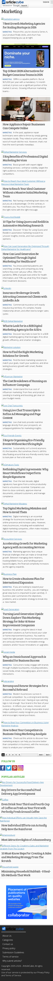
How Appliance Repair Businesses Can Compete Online (24, 126)
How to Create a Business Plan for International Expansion (23, 580)
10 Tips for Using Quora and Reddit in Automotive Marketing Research (26, 223)
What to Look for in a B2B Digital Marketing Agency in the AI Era (22, 327)
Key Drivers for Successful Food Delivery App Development (21, 792)
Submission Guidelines (13, 952)
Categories (7, 939)
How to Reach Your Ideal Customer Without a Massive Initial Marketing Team (25, 192)
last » (48, 755)
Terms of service (10, 956)
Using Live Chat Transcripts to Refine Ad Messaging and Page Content (22, 414)
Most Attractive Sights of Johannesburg (26, 840)
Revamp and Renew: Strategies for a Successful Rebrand (25, 687)
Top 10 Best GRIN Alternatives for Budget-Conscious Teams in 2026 (23, 73)
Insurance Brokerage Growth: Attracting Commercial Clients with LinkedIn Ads (25, 296)
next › (41, 755)
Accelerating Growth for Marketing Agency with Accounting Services (25, 545)
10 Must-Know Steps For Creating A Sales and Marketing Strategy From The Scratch (26, 857)
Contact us (7, 944)
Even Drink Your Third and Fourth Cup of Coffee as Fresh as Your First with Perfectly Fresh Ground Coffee (25, 808)
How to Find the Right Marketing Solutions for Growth (23, 354)
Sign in (46, 2)
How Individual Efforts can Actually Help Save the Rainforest (24, 827)
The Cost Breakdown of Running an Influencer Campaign (25, 383)
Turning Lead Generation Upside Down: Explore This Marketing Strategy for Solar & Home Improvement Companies (23, 619)
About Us (6, 935)
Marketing (7, 32)
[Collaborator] (26, 917)
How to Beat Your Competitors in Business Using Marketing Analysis (24, 732)
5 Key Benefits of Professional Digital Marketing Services (25, 158)
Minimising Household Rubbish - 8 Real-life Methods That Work (26, 873)
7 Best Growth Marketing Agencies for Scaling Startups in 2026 (24, 25)
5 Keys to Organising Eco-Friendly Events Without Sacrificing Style (23, 442)
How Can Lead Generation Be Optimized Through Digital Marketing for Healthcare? (20, 257)
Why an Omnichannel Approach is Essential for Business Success (24, 658)
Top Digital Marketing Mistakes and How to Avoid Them (25, 510)
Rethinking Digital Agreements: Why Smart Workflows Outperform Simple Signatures (25, 473)
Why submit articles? (12, 960)
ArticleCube (28, 965)
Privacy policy (8, 948)
